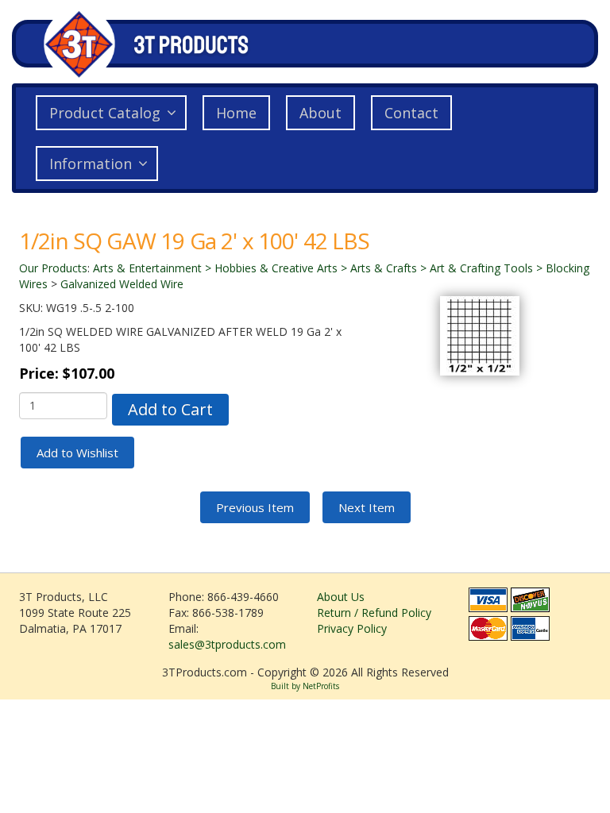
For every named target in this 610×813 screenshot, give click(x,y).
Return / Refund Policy (374, 612)
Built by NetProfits (305, 686)
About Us (341, 596)
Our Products (53, 267)
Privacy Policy (352, 628)
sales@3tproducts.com (227, 644)
